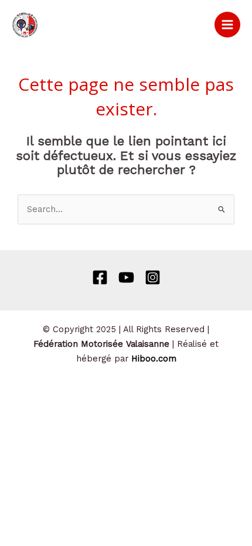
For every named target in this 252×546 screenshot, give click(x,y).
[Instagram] (152, 277)
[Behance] (126, 277)
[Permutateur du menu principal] (227, 24)
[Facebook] (100, 277)
